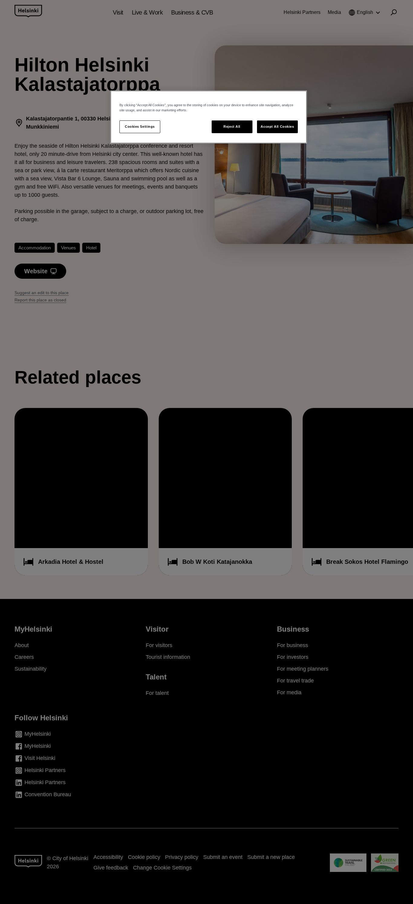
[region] (208, 116)
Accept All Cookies (277, 126)
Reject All (231, 126)
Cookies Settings (140, 126)
